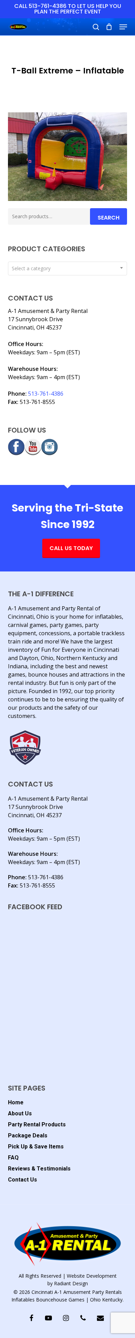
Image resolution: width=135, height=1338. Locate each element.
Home (16, 1102)
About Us (20, 1113)
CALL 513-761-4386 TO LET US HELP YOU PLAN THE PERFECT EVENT (67, 9)
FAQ (13, 1157)
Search (108, 218)
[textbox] (67, 268)
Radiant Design (71, 1283)
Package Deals (27, 1135)
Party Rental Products (37, 1124)
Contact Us (22, 1179)
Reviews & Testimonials (39, 1168)
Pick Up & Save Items (36, 1146)
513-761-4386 (45, 393)
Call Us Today (71, 548)
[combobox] (67, 268)
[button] (123, 26)
